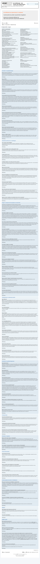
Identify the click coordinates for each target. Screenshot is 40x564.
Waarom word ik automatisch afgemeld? (7, 35)
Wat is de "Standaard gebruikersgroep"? (25, 34)
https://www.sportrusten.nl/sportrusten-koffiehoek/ (14, 18)
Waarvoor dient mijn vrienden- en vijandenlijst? (26, 43)
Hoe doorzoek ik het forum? (23, 47)
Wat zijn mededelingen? (5, 65)
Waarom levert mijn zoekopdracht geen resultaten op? (27, 48)
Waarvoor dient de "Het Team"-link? (24, 35)
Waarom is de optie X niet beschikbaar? (25, 64)
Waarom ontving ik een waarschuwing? (7, 55)
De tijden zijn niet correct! (5, 40)
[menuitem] (7, 23)
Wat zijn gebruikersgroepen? (24, 31)
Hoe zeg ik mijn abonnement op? (24, 57)
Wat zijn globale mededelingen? (6, 64)
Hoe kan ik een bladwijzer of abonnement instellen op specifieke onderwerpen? (28, 55)
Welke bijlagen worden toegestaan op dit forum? (26, 60)
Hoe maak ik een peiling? (5, 51)
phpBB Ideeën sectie (9, 529)
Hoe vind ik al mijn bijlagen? (23, 61)
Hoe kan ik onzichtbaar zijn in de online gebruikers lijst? (9, 39)
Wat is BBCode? (4, 61)
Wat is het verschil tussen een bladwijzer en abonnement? (27, 53)
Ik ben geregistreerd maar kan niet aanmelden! (8, 32)
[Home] (7, 3)
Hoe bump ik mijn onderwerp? (5, 58)
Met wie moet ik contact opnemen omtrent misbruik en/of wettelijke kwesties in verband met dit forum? (28, 66)
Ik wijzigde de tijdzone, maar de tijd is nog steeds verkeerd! (9, 41)
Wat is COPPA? (4, 30)
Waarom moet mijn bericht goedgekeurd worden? (8, 57)
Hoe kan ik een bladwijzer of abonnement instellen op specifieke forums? (28, 56)
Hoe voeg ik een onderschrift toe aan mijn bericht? (8, 50)
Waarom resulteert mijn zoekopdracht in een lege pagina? (27, 49)
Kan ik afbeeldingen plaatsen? (5, 63)
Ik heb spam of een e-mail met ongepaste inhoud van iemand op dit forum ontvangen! (28, 40)
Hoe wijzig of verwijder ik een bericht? (6, 49)
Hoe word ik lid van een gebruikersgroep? (25, 32)
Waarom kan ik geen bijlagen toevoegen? (7, 54)
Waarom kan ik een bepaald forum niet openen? (8, 53)
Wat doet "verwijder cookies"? (6, 36)
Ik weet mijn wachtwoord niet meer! (6, 34)
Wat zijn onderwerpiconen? (5, 67)
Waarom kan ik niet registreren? (6, 31)
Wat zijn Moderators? (23, 30)
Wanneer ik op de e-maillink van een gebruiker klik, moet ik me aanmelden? (10, 45)
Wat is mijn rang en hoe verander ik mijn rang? (8, 44)
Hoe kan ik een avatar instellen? (6, 43)
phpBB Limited (33, 522)
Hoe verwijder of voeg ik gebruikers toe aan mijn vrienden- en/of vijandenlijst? (28, 44)
